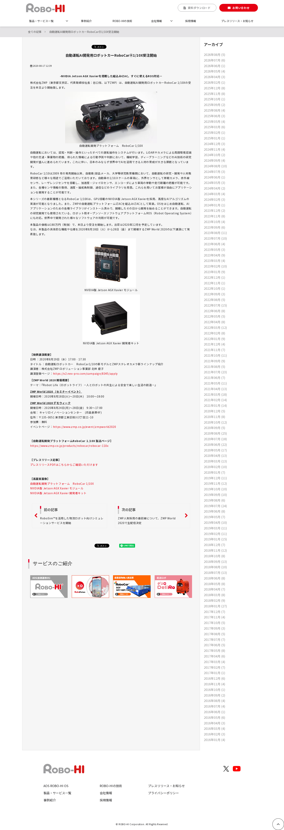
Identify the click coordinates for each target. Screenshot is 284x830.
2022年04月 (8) (214, 322)
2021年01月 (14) (215, 405)
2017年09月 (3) (214, 628)
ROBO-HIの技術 (122, 21)
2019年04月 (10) (215, 522)
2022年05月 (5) (214, 316)
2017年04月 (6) (214, 656)
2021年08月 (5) (214, 366)
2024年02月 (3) (214, 199)
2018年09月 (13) (215, 561)
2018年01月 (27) (215, 606)
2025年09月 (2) (214, 104)
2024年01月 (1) (214, 205)
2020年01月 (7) (214, 472)
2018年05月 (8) (214, 583)
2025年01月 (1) (214, 138)
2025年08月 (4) (214, 110)
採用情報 (190, 21)
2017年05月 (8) (214, 650)
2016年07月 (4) (214, 706)
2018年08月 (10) (215, 567)
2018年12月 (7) (214, 544)
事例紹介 (86, 21)
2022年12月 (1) (214, 277)
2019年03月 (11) (215, 528)
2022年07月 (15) (215, 305)
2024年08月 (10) (215, 166)
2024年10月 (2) (214, 154)
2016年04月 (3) (214, 723)
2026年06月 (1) (214, 65)
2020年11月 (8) (214, 416)
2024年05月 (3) (214, 182)
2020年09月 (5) (214, 427)
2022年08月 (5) (214, 299)
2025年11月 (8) (214, 93)
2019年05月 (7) (214, 517)
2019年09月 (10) (215, 494)
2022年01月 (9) (214, 338)
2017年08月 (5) (214, 634)
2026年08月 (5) (214, 54)
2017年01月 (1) (214, 672)
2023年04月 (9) (214, 255)
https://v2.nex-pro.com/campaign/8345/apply (85, 373)
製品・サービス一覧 (41, 21)
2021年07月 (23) (215, 372)
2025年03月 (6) (214, 127)
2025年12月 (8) (214, 88)
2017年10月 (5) (214, 622)
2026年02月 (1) (214, 82)
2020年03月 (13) (215, 461)
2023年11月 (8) (214, 216)
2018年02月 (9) (214, 600)
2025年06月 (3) (214, 116)
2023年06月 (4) (214, 244)
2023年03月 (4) (214, 260)
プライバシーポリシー (163, 793)
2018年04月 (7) (214, 589)
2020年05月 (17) (215, 450)
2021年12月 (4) (214, 344)
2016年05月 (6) (214, 717)
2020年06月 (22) (215, 444)
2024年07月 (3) (214, 171)
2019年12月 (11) (215, 478)
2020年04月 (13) (215, 455)
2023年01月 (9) (214, 271)
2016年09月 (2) (214, 695)
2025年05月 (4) (214, 121)
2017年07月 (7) (214, 639)
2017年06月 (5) (214, 645)
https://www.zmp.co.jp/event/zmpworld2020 (84, 427)
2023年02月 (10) (215, 266)
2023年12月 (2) (214, 210)
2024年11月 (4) (214, 149)
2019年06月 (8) (214, 511)
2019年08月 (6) (214, 500)
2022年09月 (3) (214, 294)
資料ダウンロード (199, 8)
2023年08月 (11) (215, 232)
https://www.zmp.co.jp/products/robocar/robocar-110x (69, 446)
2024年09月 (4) (214, 160)
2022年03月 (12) (215, 327)
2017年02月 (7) (214, 667)
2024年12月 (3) (214, 143)
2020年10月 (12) (215, 422)
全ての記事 (35, 32)
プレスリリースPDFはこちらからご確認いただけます (64, 465)
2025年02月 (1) (214, 132)
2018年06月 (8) (214, 578)
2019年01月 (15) (215, 539)
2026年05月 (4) (214, 71)
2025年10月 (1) (214, 99)
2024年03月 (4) (214, 193)
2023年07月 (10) (215, 238)
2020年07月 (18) (215, 439)
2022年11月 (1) (214, 283)
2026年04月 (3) (214, 76)
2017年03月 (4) (214, 661)
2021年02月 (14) (215, 399)
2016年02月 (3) (214, 734)
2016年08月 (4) (214, 700)
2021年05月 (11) (215, 383)
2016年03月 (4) (214, 728)
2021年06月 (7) (214, 377)
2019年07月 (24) (215, 505)
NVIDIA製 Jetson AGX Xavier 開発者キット (58, 493)
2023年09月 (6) (214, 227)
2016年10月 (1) (214, 689)
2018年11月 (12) (215, 550)
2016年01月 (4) (214, 739)
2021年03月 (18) (215, 394)
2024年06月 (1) (214, 177)
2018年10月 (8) (214, 556)
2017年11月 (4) (214, 617)
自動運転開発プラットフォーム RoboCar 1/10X (62, 484)
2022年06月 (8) (214, 311)
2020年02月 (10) (215, 466)
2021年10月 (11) (215, 355)
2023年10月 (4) (214, 221)
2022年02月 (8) (214, 333)
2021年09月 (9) (214, 361)
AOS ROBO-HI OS (55, 785)
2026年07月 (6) (214, 60)
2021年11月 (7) (214, 349)
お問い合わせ (240, 8)
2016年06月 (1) (214, 711)
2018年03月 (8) (214, 594)
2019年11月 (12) (215, 483)
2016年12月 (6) (214, 678)
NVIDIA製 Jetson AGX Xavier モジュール (56, 488)
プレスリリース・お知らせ (237, 21)
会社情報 (156, 21)
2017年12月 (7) (214, 611)
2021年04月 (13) (215, 388)
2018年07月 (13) (215, 572)
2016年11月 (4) (214, 684)
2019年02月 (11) (215, 533)
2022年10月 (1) (214, 288)
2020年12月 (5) (214, 411)
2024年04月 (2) (214, 188)
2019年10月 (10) (215, 489)
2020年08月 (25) (215, 433)
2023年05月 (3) (214, 249)
